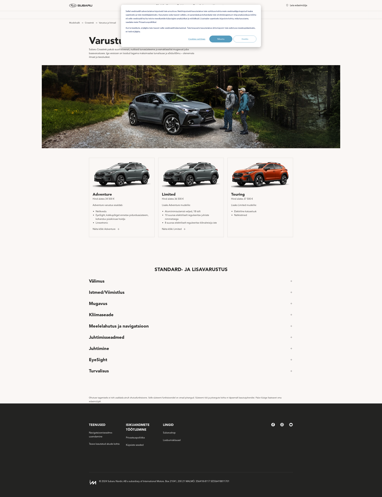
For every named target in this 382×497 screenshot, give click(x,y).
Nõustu (220, 39)
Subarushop (169, 432)
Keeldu (245, 39)
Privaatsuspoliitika (135, 437)
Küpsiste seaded (135, 445)
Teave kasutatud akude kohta (104, 443)
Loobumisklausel (172, 440)
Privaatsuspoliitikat (148, 22)
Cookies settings (196, 39)
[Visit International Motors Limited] (93, 482)
